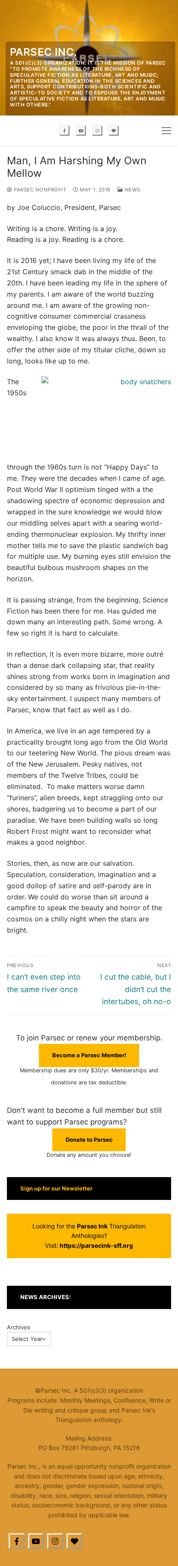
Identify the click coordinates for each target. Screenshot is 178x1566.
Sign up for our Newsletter (56, 1188)
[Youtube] (81, 130)
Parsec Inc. (43, 52)
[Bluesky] (113, 130)
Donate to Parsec (89, 1139)
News (131, 190)
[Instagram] (97, 130)
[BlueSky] (75, 1541)
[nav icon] (166, 131)
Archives (18, 1327)
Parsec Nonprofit (39, 190)
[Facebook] (64, 130)
